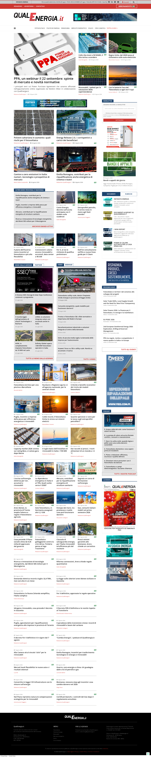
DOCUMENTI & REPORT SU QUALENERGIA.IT (124, 213)
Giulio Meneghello (83, 60)
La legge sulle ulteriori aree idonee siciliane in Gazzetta (76, 580)
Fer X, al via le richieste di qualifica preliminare (65, 252)
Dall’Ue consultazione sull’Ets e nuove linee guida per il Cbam (87, 252)
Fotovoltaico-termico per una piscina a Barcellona (26, 386)
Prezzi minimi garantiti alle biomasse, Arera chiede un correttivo (86, 542)
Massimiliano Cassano (114, 60)
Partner (38, 265)
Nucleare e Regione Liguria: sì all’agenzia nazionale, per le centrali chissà (55, 387)
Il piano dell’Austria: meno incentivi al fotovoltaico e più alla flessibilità (23, 253)
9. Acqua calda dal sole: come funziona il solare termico (119, 430)
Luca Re (16, 672)
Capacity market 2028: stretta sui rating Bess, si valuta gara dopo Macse (26, 451)
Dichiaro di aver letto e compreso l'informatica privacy (119, 113)
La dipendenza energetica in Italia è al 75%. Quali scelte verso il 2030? (44, 481)
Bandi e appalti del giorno (114, 180)
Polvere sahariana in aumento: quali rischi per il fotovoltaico (32, 139)
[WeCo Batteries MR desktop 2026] (119, 136)
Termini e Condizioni (93, 751)
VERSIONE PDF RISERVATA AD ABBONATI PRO (119, 529)
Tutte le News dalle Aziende (39, 358)
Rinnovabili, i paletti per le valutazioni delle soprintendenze (90, 89)
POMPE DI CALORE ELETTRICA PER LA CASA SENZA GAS (123, 244)
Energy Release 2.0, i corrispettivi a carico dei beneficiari (74, 139)
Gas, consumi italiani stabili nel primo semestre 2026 (87, 510)
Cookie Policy (83, 751)
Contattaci (40, 6)
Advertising (29, 6)
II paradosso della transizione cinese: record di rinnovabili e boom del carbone (76, 624)
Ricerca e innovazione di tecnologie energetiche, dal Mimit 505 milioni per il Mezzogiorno (34, 220)
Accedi (126, 2)
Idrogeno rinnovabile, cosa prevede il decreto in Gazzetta (33, 609)
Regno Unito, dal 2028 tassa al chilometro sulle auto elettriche (122, 56)
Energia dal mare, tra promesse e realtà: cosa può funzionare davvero (65, 511)
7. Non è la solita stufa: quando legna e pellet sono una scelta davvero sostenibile (118, 443)
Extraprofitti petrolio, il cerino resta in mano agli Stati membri (87, 210)
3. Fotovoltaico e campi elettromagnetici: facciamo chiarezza (118, 467)
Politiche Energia (53, 28)
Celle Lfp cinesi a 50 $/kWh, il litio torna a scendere (91, 56)
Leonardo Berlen (61, 672)
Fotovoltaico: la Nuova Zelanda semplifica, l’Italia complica (32, 594)
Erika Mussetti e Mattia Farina (64, 613)
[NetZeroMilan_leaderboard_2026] (105, 17)
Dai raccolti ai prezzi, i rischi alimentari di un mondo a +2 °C (83, 451)
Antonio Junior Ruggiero (84, 217)
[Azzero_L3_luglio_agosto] (55, 103)
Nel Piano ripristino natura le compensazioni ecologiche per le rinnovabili (33, 698)
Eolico (90, 28)
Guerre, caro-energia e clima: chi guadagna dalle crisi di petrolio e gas (75, 668)
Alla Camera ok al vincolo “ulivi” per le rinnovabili (30, 653)
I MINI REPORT (119, 229)
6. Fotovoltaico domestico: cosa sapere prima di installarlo (118, 450)
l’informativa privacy (124, 115)
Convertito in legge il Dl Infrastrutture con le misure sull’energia (33, 683)
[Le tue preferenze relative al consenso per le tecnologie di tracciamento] (148, 754)
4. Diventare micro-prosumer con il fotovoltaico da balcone (117, 462)
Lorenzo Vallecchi (113, 92)
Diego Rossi (59, 687)
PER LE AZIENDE (82, 726)
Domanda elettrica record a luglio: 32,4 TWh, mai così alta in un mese (32, 580)
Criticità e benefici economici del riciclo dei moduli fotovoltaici (83, 387)
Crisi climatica (100, 28)
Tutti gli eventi (128, 349)
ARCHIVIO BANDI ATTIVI (42, 226)
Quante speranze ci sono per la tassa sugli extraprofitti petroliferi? (83, 419)
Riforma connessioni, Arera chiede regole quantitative (74, 562)
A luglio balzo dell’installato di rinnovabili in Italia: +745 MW (55, 450)
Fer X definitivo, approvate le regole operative (76, 593)
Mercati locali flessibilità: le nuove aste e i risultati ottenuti (31, 668)
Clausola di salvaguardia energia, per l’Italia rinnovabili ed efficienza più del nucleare (66, 544)
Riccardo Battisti (18, 390)
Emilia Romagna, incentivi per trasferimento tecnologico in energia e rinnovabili (75, 653)
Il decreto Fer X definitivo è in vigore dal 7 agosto (31, 639)
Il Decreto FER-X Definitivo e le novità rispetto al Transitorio (76, 609)
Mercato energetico (79, 28)
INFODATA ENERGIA (22, 2)
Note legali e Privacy (73, 751)
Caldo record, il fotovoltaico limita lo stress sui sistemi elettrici (54, 419)
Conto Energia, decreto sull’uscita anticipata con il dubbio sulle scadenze (64, 212)
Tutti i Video (89, 359)
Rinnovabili (65, 28)
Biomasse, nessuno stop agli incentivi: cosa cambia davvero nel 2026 (75, 683)
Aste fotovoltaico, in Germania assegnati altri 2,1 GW (43, 510)
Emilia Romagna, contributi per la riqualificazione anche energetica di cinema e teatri (74, 177)
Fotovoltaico (40, 28)
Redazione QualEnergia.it (20, 94)
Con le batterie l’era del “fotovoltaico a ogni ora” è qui (121, 88)
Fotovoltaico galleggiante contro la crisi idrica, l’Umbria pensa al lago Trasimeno (44, 544)
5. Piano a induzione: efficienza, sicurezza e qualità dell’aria (116, 456)
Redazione (18, 6)
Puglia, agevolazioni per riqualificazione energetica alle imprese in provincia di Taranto (34, 624)
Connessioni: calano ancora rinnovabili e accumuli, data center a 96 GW (44, 253)
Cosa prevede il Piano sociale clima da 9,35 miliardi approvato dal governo (23, 542)
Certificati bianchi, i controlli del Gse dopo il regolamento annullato (75, 698)
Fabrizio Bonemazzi (19, 598)
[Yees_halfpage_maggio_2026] (119, 381)
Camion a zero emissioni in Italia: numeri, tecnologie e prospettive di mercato (32, 177)
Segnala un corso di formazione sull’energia (86, 480)
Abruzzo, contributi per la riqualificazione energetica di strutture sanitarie (31, 213)
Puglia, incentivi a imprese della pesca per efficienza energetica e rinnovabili (31, 206)
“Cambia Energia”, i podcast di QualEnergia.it (75, 638)
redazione (105, 748)
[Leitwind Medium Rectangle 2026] (119, 272)
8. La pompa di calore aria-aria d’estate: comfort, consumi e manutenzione (119, 436)
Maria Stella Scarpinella (21, 182)
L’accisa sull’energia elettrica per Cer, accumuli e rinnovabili (22, 481)
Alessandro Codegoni (62, 517)
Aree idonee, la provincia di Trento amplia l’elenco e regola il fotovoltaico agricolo (22, 512)
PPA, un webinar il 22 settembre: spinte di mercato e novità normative (43, 80)
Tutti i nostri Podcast (125, 474)
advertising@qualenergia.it (87, 731)
